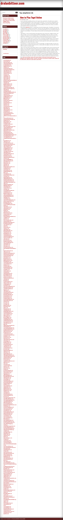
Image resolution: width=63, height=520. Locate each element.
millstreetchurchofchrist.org (8, 480)
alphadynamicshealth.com (8, 484)
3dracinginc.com (6, 246)
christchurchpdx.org (7, 266)
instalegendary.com (7, 90)
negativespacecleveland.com (8, 325)
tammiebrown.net (6, 306)
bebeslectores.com (7, 131)
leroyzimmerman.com (7, 491)
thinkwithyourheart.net (7, 156)
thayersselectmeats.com (8, 371)
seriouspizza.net (6, 364)
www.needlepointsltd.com (8, 420)
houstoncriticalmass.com (8, 247)
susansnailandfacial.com (8, 395)
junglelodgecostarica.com (8, 311)
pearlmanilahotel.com (7, 102)
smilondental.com (6, 186)
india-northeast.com (7, 146)
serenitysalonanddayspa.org (8, 69)
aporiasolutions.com (7, 372)
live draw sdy (44, 57)
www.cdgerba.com (7, 461)
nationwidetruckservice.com (8, 339)
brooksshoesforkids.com (8, 370)
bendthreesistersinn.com (8, 330)
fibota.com (5, 460)
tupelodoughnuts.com (7, 177)
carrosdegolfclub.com (7, 137)
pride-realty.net (6, 482)
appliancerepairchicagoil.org (8, 88)
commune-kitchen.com (7, 268)
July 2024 (5, 29)
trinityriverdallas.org (7, 214)
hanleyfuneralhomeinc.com (8, 179)
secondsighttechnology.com (8, 190)
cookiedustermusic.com (8, 333)
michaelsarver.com (7, 191)
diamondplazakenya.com (8, 467)
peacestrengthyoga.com (8, 403)
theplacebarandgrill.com (8, 350)
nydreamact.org (6, 94)
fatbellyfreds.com (6, 456)
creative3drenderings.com (8, 381)
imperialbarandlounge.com (8, 153)
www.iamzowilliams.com (8, 446)
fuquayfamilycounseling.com (9, 497)
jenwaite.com (5, 488)
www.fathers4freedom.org (8, 398)
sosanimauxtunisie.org (7, 106)
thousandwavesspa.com (8, 344)
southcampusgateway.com (8, 113)
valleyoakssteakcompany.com (9, 356)
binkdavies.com (6, 265)
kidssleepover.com (7, 81)
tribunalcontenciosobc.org (8, 254)
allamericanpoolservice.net (8, 201)
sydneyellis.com (6, 197)
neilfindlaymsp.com (7, 346)
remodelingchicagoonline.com (9, 426)
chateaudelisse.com (7, 114)
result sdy (35, 58)
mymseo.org (5, 500)
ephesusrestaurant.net (7, 454)
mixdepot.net (5, 439)
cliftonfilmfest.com (7, 152)
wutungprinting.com (7, 318)
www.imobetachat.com (7, 385)
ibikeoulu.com (6, 289)
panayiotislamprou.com (7, 112)
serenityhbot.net (6, 392)
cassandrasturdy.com (7, 235)
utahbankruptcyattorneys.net (8, 157)
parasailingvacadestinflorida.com (9, 481)
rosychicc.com (6, 228)
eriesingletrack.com (7, 173)
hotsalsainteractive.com (7, 68)
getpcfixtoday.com (6, 98)
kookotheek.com (6, 111)
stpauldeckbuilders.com (8, 413)
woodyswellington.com (7, 455)
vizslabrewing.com (7, 167)
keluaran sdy (33, 57)
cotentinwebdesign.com (8, 127)
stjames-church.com (7, 282)
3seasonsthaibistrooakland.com (9, 216)
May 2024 (5, 31)
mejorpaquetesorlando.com (8, 180)
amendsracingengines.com (8, 407)
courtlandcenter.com (7, 345)
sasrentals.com (6, 189)
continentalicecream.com (8, 262)
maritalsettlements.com (7, 319)
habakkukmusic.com (7, 390)
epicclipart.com (6, 101)
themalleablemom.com (7, 295)
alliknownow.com (6, 252)
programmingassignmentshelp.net (10, 80)
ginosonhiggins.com (7, 317)
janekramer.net (6, 301)
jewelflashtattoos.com (7, 96)
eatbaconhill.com (6, 79)
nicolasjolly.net (6, 272)
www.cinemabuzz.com (7, 437)
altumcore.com (6, 366)
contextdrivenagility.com (8, 288)
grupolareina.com (6, 125)
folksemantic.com (6, 163)
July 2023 (5, 43)
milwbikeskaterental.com (8, 320)
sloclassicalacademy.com (8, 255)
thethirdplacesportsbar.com (8, 453)
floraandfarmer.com (7, 140)
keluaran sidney (38, 57)
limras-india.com (6, 61)
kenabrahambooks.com (7, 267)
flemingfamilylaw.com (7, 493)
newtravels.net (6, 82)
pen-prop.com (6, 396)
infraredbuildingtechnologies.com (9, 134)
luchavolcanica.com (7, 337)
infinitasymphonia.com (7, 273)
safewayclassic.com (7, 86)
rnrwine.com (5, 494)
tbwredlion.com (6, 468)
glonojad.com (6, 280)
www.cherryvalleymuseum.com (9, 126)
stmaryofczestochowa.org (8, 292)
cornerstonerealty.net (7, 442)
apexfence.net (6, 513)
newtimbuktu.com (6, 76)
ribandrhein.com (6, 209)
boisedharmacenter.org (7, 223)
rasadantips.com (6, 75)
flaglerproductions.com (7, 260)
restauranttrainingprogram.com (9, 199)
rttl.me (4, 505)
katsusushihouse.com (7, 275)
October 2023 (5, 39)
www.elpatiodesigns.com (8, 458)
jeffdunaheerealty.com (7, 402)
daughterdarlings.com (7, 66)
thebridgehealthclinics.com (8, 376)
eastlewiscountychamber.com (9, 253)
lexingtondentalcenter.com (8, 196)
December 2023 (6, 37)
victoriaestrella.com (7, 343)
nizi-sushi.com (6, 302)
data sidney (28, 57)
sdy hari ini (46, 58)
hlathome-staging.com (7, 193)
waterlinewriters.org (7, 377)
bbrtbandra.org (6, 99)
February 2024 (5, 34)
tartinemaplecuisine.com (8, 300)
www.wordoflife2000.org (8, 159)
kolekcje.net (5, 210)
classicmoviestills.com (7, 237)
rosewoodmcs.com (7, 440)
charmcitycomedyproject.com (9, 286)
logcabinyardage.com (7, 383)
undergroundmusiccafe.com (8, 511)
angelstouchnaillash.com (8, 184)
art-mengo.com (6, 304)
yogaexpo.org (6, 218)
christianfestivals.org (7, 312)
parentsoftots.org (6, 379)
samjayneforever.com (7, 474)
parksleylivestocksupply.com (8, 222)
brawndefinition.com (7, 261)
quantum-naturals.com (7, 471)
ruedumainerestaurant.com (8, 278)
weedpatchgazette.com (7, 171)
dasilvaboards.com (7, 256)
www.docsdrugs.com (7, 416)
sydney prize (28, 59)
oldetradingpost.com (7, 128)
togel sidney (39, 59)
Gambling (5, 49)
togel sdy (27, 27)
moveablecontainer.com (8, 124)
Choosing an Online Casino (8, 18)
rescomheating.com (7, 506)
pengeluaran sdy (23, 58)
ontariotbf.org (6, 89)
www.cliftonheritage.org (8, 423)
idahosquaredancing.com (8, 160)
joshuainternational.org (7, 394)
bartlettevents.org (6, 122)
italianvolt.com (6, 165)
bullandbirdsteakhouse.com (8, 421)
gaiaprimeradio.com (7, 305)
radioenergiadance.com (7, 109)
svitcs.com (5, 363)
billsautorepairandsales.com (8, 469)
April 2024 (5, 32)
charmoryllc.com (6, 244)
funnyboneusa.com (7, 332)
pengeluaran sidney (29, 58)
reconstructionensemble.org (8, 334)
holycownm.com (6, 338)
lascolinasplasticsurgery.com (9, 422)
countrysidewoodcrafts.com (8, 87)
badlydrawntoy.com (7, 388)
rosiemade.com (6, 176)
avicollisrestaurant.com (7, 347)
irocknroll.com (6, 158)
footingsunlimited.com (7, 414)
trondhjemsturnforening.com (8, 466)
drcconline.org (6, 349)
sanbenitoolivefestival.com (8, 236)
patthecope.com (6, 362)
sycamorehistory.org (7, 441)
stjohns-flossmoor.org (7, 331)
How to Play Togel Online (31, 17)
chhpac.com (5, 501)
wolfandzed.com (6, 435)
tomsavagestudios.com (7, 203)
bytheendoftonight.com (7, 230)
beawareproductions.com (8, 287)
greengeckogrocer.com (7, 192)
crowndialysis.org (6, 198)
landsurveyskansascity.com (8, 411)
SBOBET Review (6, 21)
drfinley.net (5, 492)
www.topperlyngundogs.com (8, 400)
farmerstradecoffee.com (7, 382)
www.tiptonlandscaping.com (8, 428)
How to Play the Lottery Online (9, 20)
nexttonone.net (6, 391)
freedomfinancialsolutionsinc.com (9, 404)
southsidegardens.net (7, 449)
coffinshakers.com (6, 291)
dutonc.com (5, 307)
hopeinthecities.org (7, 231)
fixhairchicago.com (7, 358)
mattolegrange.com (7, 310)
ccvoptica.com (6, 430)
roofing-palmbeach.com (8, 147)
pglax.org (5, 324)
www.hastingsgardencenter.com (9, 447)
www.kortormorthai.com (8, 408)
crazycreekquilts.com (7, 263)
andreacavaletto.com (7, 221)
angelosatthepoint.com (7, 353)
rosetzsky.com (6, 279)
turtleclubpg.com (6, 340)
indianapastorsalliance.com (8, 355)
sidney (53, 58)
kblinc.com (5, 172)
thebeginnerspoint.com (7, 241)
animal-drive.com (6, 368)
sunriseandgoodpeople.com (8, 327)
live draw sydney (49, 57)
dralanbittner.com (12, 3)
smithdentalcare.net (7, 510)
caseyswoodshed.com (7, 357)
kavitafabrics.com (6, 336)
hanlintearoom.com (7, 486)
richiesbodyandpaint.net (8, 63)
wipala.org (5, 225)
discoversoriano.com (7, 240)
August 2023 (5, 42)
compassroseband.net (7, 365)
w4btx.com (5, 183)
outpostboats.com (6, 229)
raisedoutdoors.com (7, 154)
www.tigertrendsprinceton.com (9, 397)
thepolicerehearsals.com (8, 250)
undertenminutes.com (7, 73)
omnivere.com (6, 74)
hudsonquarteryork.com (8, 459)
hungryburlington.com (7, 298)
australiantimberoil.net (7, 132)
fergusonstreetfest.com (7, 473)
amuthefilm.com (6, 269)
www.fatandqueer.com (7, 409)
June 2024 (5, 30)
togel (32, 59)
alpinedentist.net (6, 108)
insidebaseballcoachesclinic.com (9, 478)
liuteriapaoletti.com (7, 326)
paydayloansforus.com (7, 83)
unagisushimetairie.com (8, 95)
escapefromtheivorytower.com (9, 144)
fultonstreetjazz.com (7, 121)
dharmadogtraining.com (8, 503)
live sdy (54, 57)
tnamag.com (5, 369)
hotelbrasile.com (6, 120)
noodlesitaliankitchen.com (8, 93)
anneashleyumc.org (7, 410)
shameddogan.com (7, 378)
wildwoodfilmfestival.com (8, 118)
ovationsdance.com (7, 208)
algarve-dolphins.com (7, 314)
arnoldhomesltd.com (7, 150)
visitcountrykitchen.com (8, 313)
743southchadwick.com (7, 145)
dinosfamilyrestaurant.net (8, 133)
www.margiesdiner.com (7, 417)
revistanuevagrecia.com (7, 281)
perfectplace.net (6, 215)
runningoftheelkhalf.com (8, 401)
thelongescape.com (7, 308)
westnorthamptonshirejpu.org (9, 119)
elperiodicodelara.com (7, 62)
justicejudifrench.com (7, 293)
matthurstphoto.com (7, 475)
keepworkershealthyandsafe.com (9, 92)
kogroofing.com (6, 107)
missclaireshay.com (7, 60)
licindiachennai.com (7, 64)
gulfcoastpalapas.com (7, 375)
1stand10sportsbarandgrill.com (9, 182)
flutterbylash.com (6, 485)
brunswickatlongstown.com (8, 299)
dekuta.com (5, 436)
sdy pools (50, 58)
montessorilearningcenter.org (9, 472)
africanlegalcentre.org (7, 274)
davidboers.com (6, 384)
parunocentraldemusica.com (8, 462)
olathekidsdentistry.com (8, 178)
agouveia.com (6, 498)
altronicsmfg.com (6, 77)
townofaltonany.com (7, 323)
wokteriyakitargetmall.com (8, 195)
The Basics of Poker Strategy (8, 19)
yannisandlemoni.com (7, 170)
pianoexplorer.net (6, 448)
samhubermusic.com (7, 512)
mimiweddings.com (7, 507)
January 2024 (5, 36)
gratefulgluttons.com (7, 233)
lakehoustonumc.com (7, 389)
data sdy (24, 57)
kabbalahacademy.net (7, 185)
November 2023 (6, 38)
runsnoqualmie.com (7, 415)
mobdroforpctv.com (7, 234)
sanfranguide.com (6, 243)
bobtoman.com (6, 105)
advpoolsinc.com (6, 352)
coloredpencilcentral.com (8, 151)
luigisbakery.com (6, 433)
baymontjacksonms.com (8, 321)
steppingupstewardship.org (8, 429)
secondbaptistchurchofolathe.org (9, 499)
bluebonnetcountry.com (7, 100)
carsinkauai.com (6, 479)
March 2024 (5, 33)
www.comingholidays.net (8, 242)
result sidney (40, 58)
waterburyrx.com (6, 351)
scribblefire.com (6, 217)
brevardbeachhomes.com (8, 143)
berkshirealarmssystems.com (9, 166)
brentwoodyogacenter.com (8, 427)
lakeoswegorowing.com (7, 495)
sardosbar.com (6, 164)
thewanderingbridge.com (8, 294)
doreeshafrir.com (6, 285)
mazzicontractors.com (7, 452)
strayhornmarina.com (7, 259)
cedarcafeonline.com (7, 70)
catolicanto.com (6, 211)
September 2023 (6, 40)
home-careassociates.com (8, 220)
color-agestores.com (7, 224)
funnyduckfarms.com (7, 487)
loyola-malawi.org (6, 227)
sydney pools (23, 59)
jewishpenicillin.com (7, 202)
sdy (43, 58)
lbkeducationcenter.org (7, 212)
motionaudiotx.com (7, 504)
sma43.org (5, 424)
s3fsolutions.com (6, 141)
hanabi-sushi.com (6, 434)
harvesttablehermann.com (8, 135)
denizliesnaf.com (6, 359)
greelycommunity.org (7, 276)
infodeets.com (6, 67)
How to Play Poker (6, 22)
